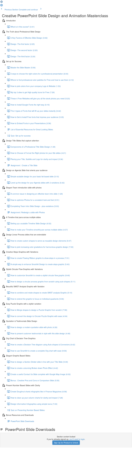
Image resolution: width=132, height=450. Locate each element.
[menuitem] (1, 6)
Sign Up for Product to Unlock (66, 442)
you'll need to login (77, 439)
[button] (1, 2)
